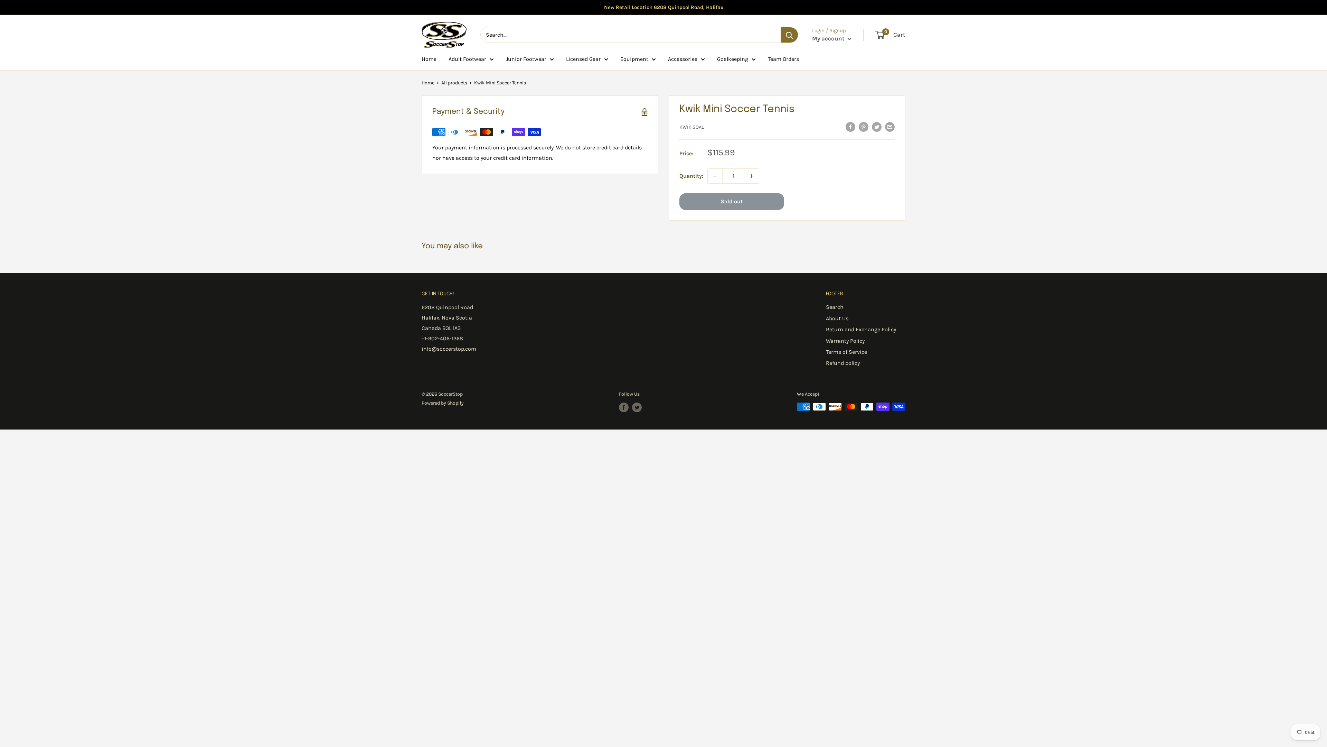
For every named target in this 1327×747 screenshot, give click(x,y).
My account (829, 38)
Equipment (634, 59)
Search (835, 307)
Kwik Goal (691, 127)
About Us (837, 318)
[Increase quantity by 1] (751, 176)
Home (429, 59)
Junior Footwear (526, 59)
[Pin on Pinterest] (863, 126)
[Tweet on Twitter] (877, 126)
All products (454, 83)
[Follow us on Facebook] (624, 407)
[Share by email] (890, 126)
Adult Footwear (467, 59)
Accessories (682, 59)
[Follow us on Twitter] (637, 407)
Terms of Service (846, 352)
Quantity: (691, 176)
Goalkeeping (732, 59)
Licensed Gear (583, 59)
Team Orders (783, 59)
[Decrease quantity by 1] (715, 176)
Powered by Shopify (443, 403)
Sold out (732, 201)
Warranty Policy (845, 341)
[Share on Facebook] (850, 126)
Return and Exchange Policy (861, 329)
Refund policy (843, 363)
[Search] (789, 35)
